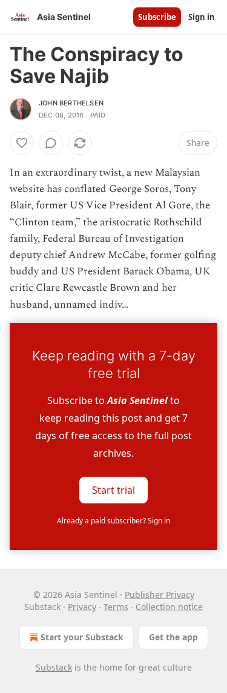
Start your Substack (82, 637)
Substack (54, 667)
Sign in (201, 17)
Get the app (173, 637)
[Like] (22, 143)
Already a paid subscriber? (113, 521)
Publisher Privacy (159, 594)
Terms (116, 606)
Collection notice (169, 606)
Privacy (82, 606)
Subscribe (157, 17)
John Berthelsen (71, 103)
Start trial (113, 489)
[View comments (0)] (51, 143)
